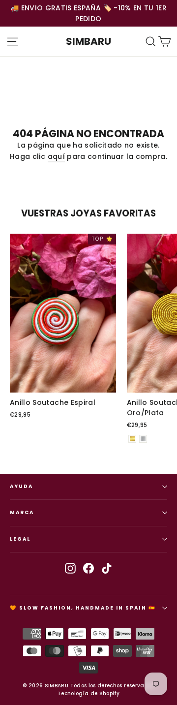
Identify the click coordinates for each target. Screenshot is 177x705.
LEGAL (20, 539)
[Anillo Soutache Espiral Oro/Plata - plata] (143, 438)
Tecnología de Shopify (88, 693)
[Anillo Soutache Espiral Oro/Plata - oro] (132, 438)
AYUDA (21, 486)
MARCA (22, 512)
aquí (56, 156)
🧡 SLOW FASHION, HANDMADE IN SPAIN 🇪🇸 (83, 608)
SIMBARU (88, 41)
